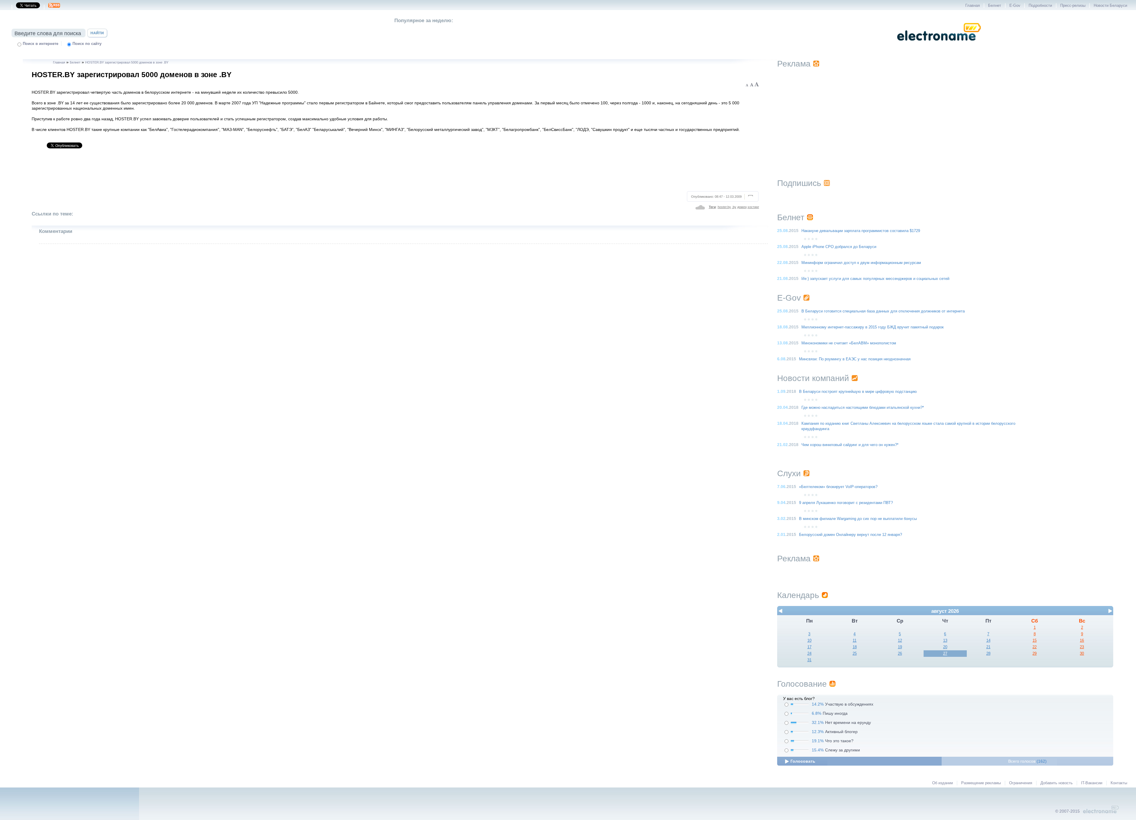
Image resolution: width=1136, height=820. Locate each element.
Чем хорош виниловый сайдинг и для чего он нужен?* (849, 445)
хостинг (753, 207)
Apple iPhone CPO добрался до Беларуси (838, 247)
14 (988, 641)
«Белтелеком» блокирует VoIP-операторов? (838, 487)
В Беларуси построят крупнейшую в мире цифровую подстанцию (858, 392)
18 (855, 647)
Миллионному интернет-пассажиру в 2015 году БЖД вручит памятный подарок (872, 327)
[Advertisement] (395, 172)
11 (854, 641)
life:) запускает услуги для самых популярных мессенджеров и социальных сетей (875, 279)
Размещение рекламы (981, 783)
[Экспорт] (54, 7)
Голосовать (802, 761)
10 (809, 641)
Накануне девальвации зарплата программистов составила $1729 (860, 231)
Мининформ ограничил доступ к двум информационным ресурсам (861, 263)
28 (988, 654)
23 (1082, 647)
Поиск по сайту (86, 44)
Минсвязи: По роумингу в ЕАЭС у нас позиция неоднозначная (855, 359)
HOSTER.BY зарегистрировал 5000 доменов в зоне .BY (126, 62)
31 (809, 660)
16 (1082, 641)
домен (742, 207)
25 (855, 654)
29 (1034, 654)
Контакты (1119, 783)
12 (900, 641)
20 (945, 647)
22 (1034, 647)
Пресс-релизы (1072, 6)
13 (945, 641)
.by (734, 207)
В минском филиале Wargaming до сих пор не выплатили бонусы (858, 519)
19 (900, 647)
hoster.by (724, 207)
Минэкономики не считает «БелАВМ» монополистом (848, 343)
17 (809, 647)
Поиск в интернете (40, 44)
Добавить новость (1056, 783)
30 (1082, 654)
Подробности (1040, 6)
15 (1034, 641)
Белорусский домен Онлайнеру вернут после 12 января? (850, 535)
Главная (972, 6)
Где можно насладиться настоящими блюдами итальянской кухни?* (862, 408)
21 (988, 647)
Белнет (994, 6)
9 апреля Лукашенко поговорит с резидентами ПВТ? (846, 503)
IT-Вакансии (1091, 783)
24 (809, 654)
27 (945, 654)
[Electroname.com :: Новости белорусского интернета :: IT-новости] (939, 44)
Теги (712, 207)
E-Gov (1014, 6)
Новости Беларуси (1110, 6)
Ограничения (1020, 783)
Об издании (942, 783)
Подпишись (799, 183)
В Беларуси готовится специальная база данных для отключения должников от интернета (883, 311)
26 (900, 654)
